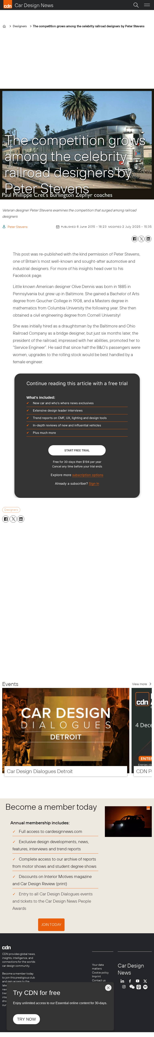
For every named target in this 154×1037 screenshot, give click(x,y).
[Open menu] (147, 5)
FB (131, 981)
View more (139, 684)
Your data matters (98, 967)
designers (11, 509)
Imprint (96, 976)
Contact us (98, 980)
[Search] (136, 5)
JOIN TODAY (51, 924)
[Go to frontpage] (28, 4)
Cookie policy (100, 972)
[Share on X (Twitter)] (141, 239)
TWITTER (146, 981)
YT (139, 981)
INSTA (125, 987)
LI (123, 981)
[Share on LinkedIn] (148, 239)
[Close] (108, 988)
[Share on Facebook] (135, 239)
